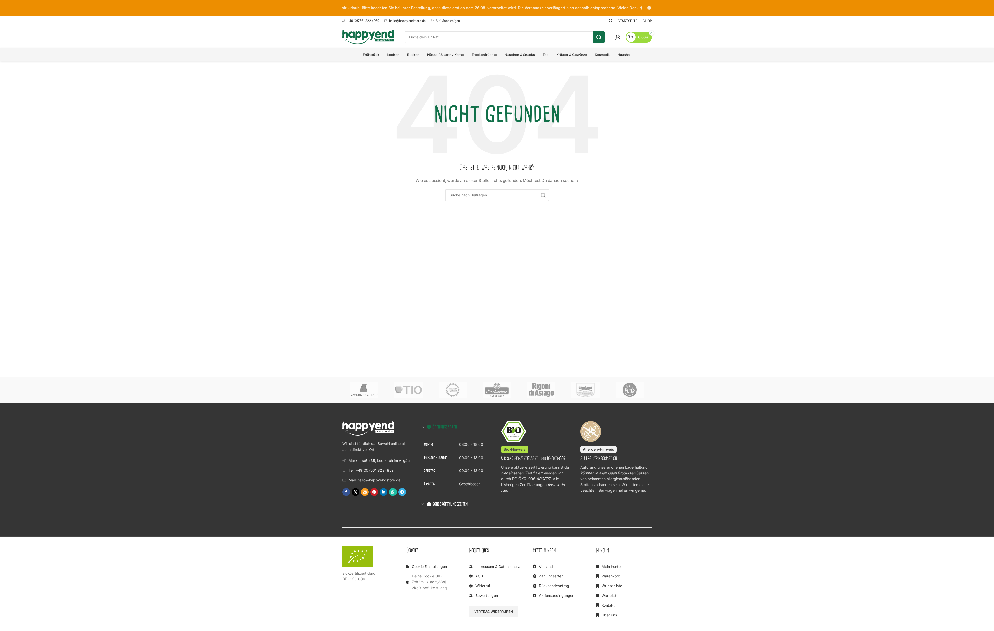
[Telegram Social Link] (402, 492)
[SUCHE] (599, 37)
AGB (479, 576)
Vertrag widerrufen (493, 611)
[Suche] (610, 21)
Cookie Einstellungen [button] (429, 566)
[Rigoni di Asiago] (541, 390)
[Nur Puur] (630, 390)
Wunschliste (612, 585)
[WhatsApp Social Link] (393, 492)
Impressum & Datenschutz (497, 566)
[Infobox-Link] (360, 20)
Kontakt (608, 605)
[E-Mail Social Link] (365, 492)
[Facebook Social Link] (346, 492)
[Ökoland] (585, 390)
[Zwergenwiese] (364, 390)
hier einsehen (512, 473)
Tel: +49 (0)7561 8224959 (371, 470)
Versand (546, 566)
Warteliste (610, 595)
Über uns (609, 615)
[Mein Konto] (618, 37)
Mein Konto (611, 566)
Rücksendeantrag (554, 585)
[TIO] (408, 390)
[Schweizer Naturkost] (497, 390)
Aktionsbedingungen (556, 595)
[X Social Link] (355, 492)
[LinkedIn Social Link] (383, 492)
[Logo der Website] (368, 36)
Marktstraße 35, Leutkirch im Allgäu (379, 460)
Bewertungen (486, 595)
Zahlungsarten (551, 576)
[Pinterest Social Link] (374, 492)
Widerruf (482, 585)
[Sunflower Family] (453, 390)
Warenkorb (611, 576)
